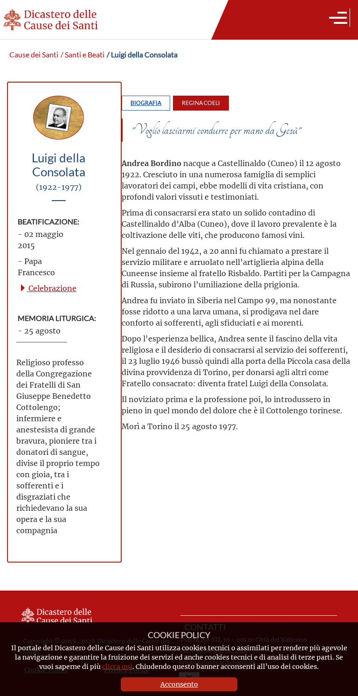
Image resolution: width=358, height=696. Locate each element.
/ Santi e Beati (82, 54)
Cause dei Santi (33, 54)
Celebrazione (51, 288)
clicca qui (117, 666)
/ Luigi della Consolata (142, 54)
